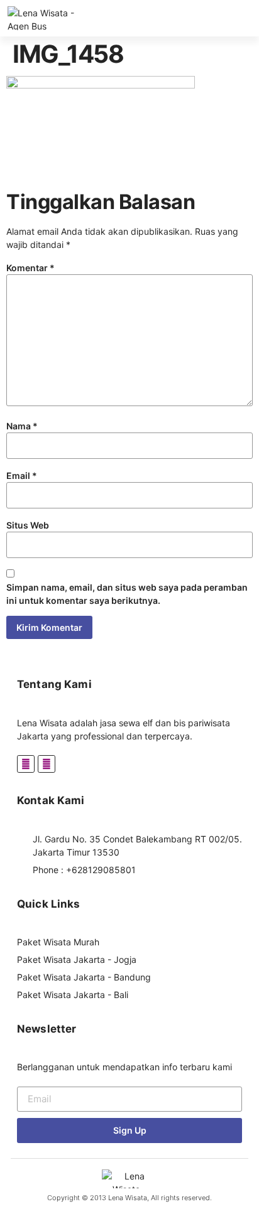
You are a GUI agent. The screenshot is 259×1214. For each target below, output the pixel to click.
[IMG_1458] (100, 85)
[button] (254, 18)
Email (21, 475)
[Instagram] (46, 764)
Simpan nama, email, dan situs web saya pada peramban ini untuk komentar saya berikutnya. (127, 594)
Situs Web (27, 525)
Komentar (30, 267)
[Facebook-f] (26, 764)
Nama (22, 426)
